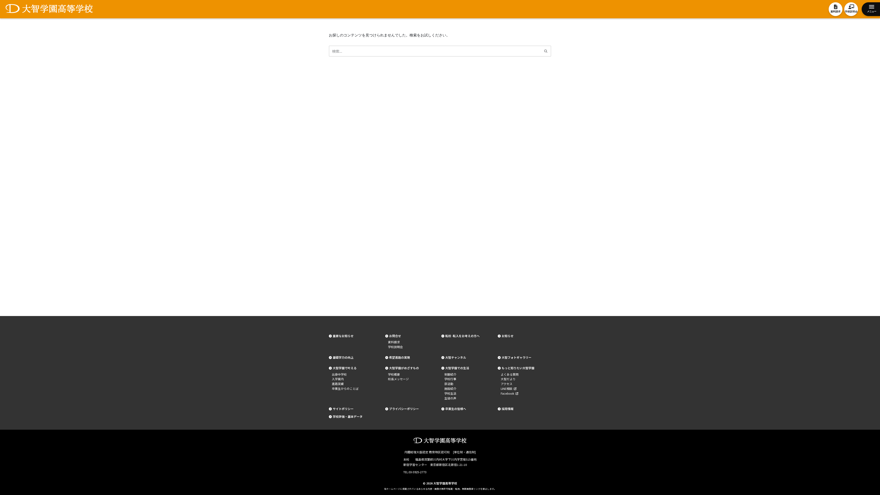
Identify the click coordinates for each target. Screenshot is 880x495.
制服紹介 (450, 374)
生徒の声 (450, 398)
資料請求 (394, 342)
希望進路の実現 (399, 357)
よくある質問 (510, 374)
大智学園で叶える (345, 368)
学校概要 (394, 374)
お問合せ (395, 336)
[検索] (546, 51)
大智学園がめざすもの (404, 368)
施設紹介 (450, 388)
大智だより (508, 379)
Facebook (508, 393)
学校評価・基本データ (348, 416)
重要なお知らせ (343, 336)
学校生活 (450, 393)
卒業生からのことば (345, 388)
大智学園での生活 (457, 368)
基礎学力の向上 (343, 357)
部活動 (448, 384)
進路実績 (338, 384)
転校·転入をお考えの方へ (462, 336)
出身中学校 (339, 374)
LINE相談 (507, 388)
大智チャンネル (455, 357)
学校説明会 (395, 347)
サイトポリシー (343, 409)
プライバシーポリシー (404, 409)
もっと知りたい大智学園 (518, 368)
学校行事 (450, 379)
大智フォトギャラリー (516, 357)
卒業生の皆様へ (455, 409)
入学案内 (338, 379)
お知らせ (508, 336)
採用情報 (508, 409)
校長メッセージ (398, 379)
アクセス (506, 384)
